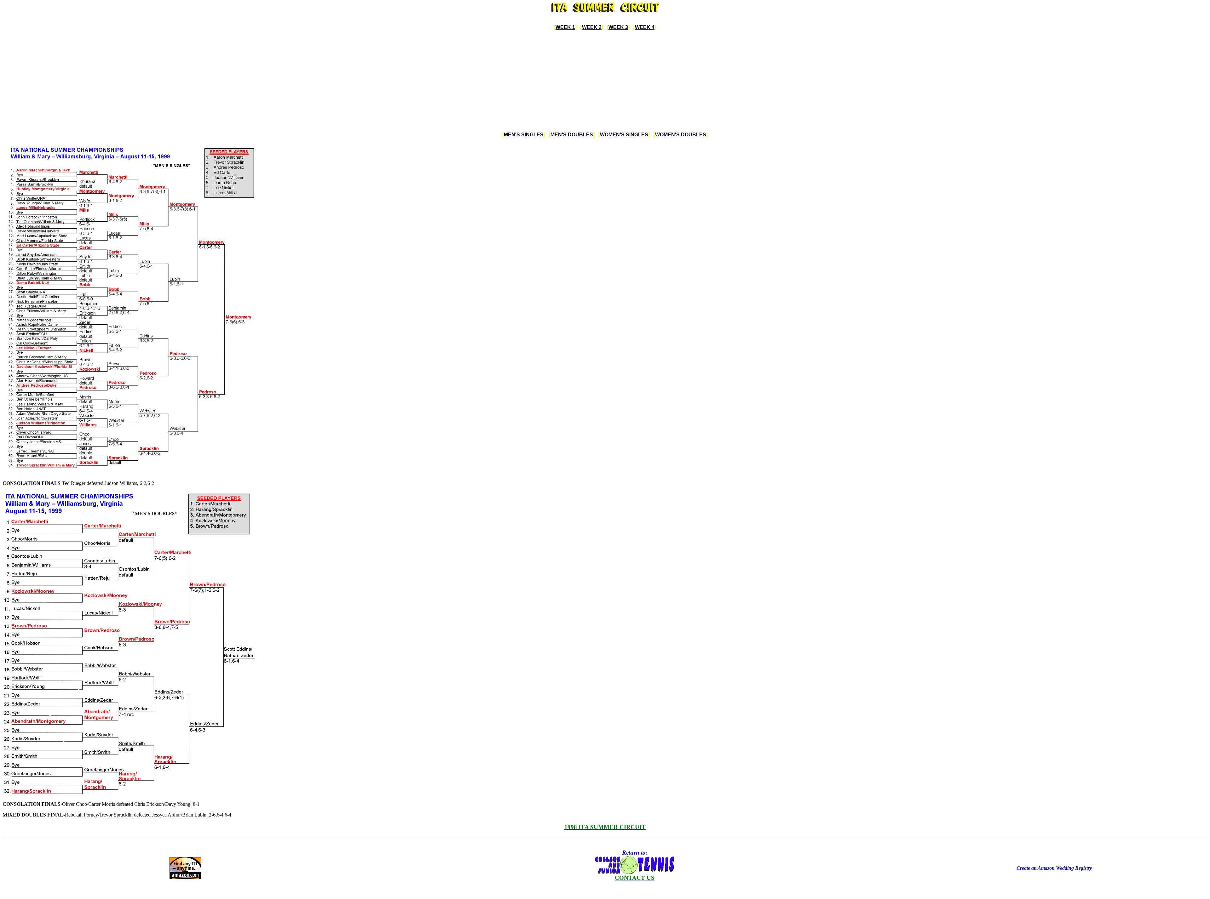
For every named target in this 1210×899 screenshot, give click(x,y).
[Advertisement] (605, 81)
